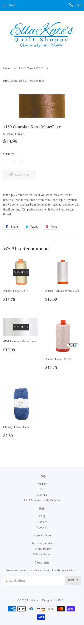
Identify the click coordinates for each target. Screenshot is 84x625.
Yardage (42, 483)
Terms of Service (42, 543)
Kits (42, 489)
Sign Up (73, 580)
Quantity (8, 153)
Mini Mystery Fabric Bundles (42, 500)
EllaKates (32, 600)
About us (42, 527)
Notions (42, 495)
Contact (42, 522)
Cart (78, 5)
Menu (12, 5)
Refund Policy (42, 548)
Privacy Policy (42, 554)
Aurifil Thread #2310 (31, 68)
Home (6, 68)
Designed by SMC (53, 600)
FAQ (42, 516)
